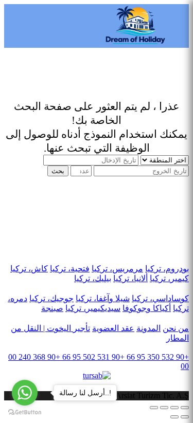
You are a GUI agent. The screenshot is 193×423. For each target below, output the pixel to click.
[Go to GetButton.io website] (24, 412)
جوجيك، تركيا (51, 298)
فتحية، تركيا (70, 268)
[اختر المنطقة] (163, 159)
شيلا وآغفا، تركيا (103, 298)
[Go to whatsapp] (25, 393)
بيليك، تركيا (92, 278)
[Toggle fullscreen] (164, 407)
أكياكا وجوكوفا (146, 308)
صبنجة (52, 308)
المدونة (148, 328)
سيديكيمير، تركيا (92, 308)
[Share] (174, 407)
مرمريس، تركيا (117, 268)
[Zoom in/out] (154, 407)
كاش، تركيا (29, 268)
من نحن (176, 328)
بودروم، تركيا (167, 268)
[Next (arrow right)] (174, 416)
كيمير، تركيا (169, 278)
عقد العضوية (113, 328)
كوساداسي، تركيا (160, 298)
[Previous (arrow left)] (185, 416)
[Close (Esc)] (185, 407)
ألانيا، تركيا (130, 278)
